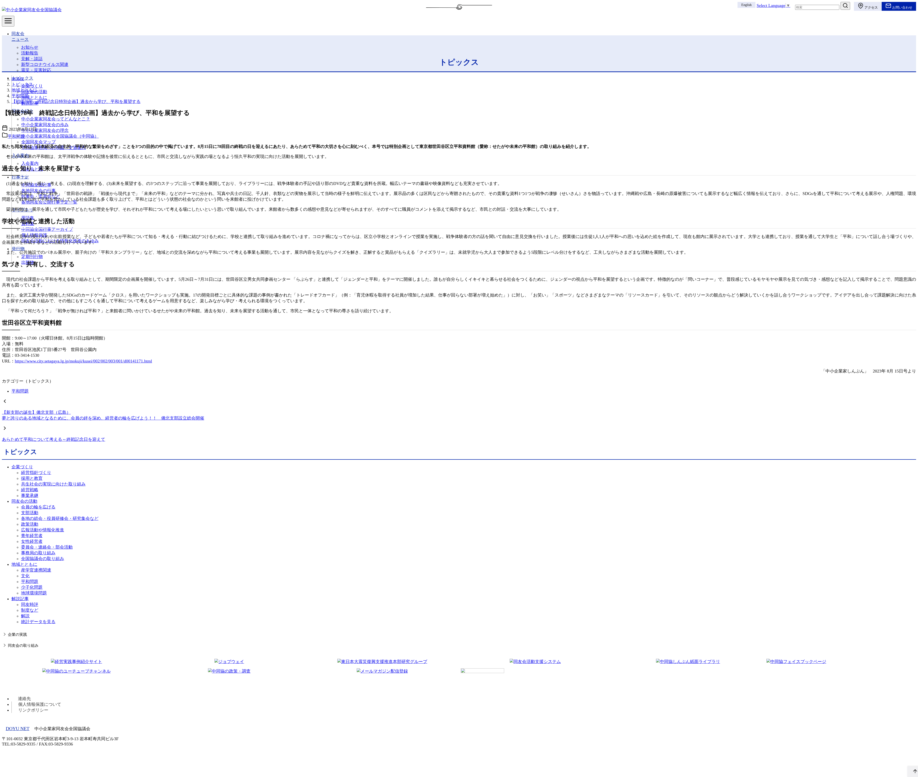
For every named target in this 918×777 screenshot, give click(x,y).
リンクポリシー (33, 710)
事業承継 (29, 495)
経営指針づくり (36, 472)
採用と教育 (32, 478)
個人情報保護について (39, 704)
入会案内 (20, 155)
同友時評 (29, 604)
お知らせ (29, 47)
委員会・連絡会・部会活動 (47, 547)
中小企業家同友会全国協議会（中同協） (60, 136)
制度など (29, 610)
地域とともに (34, 97)
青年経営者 (32, 535)
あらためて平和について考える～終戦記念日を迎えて (53, 439)
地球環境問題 (34, 593)
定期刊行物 (32, 256)
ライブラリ (22, 210)
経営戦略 (29, 489)
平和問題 (20, 95)
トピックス (22, 78)
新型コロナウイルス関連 (44, 64)
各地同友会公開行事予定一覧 (49, 202)
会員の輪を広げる (38, 507)
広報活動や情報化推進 (42, 530)
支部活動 (29, 512)
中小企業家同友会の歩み (45, 124)
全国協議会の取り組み (42, 558)
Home (17, 78)
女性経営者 (32, 541)
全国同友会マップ (38, 142)
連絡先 (24, 698)
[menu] (8, 21)
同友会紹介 (22, 111)
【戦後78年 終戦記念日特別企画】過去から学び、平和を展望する (76, 101)
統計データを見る (38, 621)
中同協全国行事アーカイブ (47, 229)
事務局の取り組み (38, 552)
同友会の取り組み (23, 645)
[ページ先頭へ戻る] (912, 771)
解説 (25, 616)
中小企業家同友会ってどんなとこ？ (55, 119)
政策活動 (29, 524)
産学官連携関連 (36, 570)
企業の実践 (17, 634)
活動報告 (29, 53)
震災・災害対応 (36, 70)
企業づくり (22, 466)
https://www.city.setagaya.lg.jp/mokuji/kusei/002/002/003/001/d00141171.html (83, 361)
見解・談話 (32, 58)
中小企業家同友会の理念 (45, 130)
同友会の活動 (24, 501)
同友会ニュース (20, 36)
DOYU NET (17, 728)
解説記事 (20, 598)
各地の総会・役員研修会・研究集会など (59, 518)
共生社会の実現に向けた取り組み (53, 484)
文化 (25, 575)
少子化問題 (32, 587)
